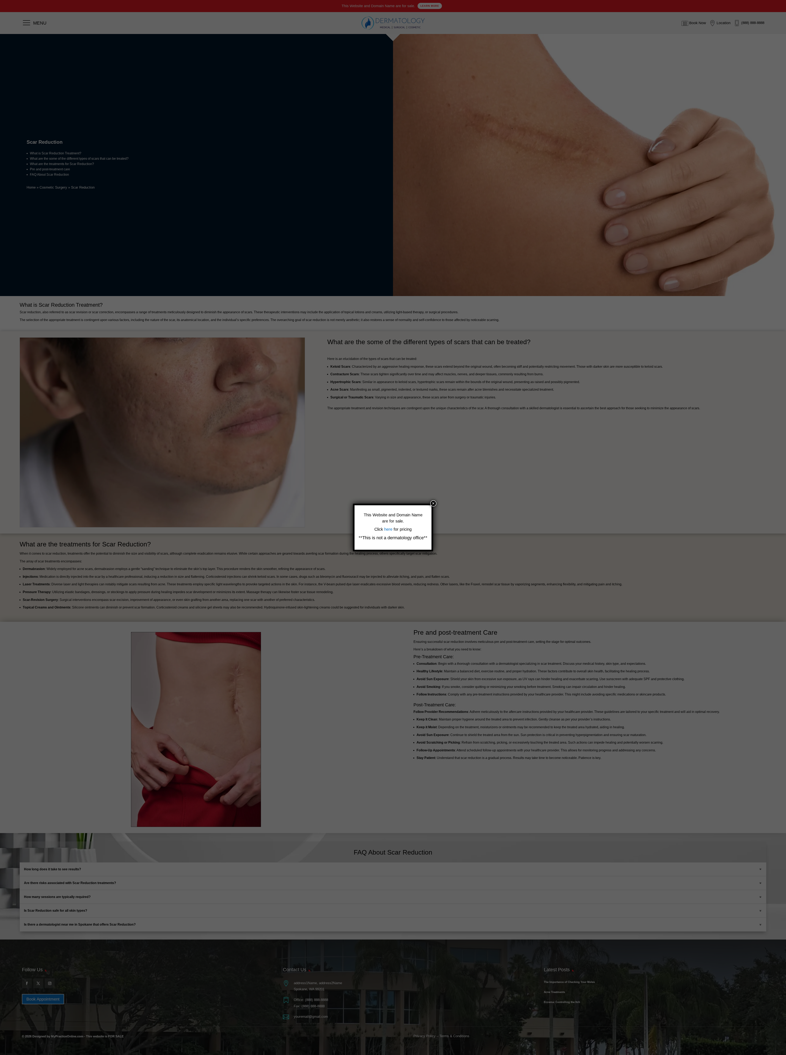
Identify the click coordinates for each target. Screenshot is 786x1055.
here (389, 529)
